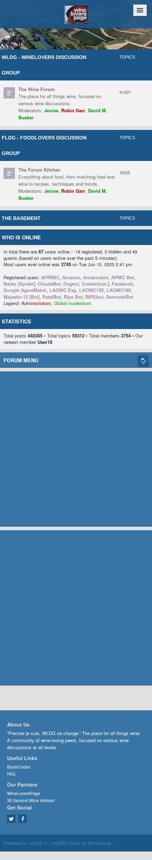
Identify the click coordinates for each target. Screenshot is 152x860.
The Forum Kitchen (39, 169)
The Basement (21, 218)
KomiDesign (100, 843)
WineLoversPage (23, 793)
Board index (18, 767)
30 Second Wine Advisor (30, 800)
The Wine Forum (36, 89)
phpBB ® (38, 843)
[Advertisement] (76, 447)
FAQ (11, 774)
